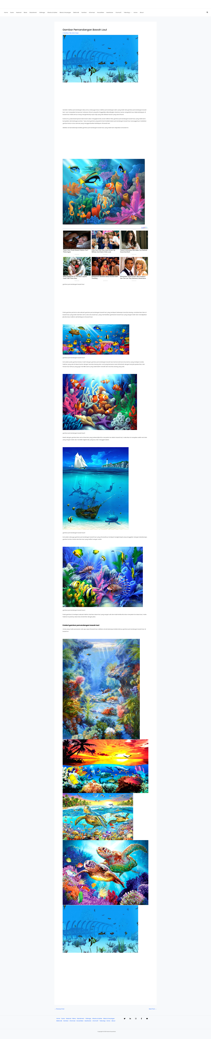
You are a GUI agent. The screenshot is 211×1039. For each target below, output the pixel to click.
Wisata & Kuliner (97, 1018)
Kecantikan (80, 1021)
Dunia (63, 1018)
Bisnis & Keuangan (109, 1018)
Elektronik (59, 1021)
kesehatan (88, 1021)
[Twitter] (124, 1018)
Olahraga (88, 1018)
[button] (130, 12)
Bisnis (74, 1018)
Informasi (72, 1021)
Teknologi (102, 1021)
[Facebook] (141, 1018)
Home (58, 1018)
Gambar (66, 33)
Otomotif (95, 1021)
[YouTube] (147, 1018)
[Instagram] (136, 1018)
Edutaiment (80, 1018)
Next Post (152, 1009)
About (113, 1021)
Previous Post (59, 1009)
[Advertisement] (105, 96)
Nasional (68, 1018)
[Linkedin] (130, 1018)
